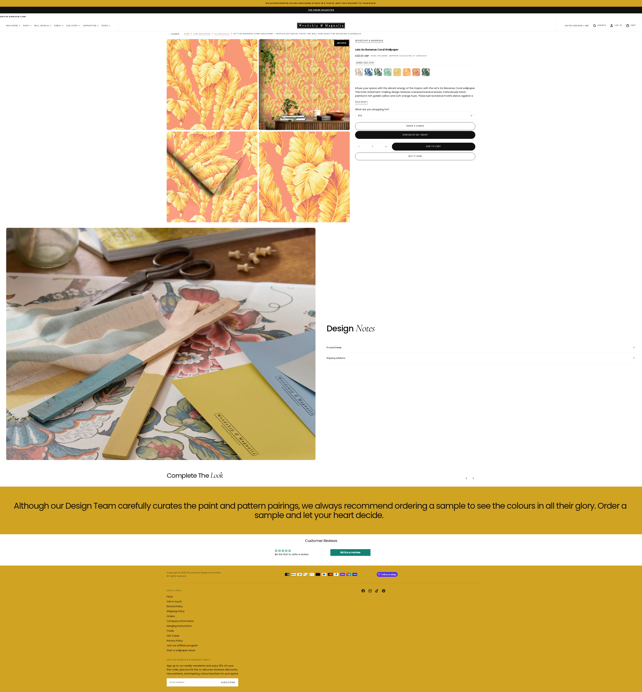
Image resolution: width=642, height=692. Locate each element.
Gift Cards (173, 635)
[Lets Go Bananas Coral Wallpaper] (407, 72)
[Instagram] (370, 591)
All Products (222, 33)
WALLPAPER (12, 25)
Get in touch (174, 601)
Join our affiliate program (182, 645)
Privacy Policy (175, 640)
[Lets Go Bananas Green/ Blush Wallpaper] (426, 72)
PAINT (26, 25)
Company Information (180, 621)
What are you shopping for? (372, 109)
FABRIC (57, 25)
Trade (170, 630)
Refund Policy (175, 606)
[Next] (473, 478)
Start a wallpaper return (181, 650)
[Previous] (466, 478)
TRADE (104, 25)
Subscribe (228, 682)
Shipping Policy (176, 611)
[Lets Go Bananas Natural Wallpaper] (359, 72)
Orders (171, 616)
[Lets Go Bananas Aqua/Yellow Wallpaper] (397, 72)
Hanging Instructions (179, 626)
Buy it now (415, 156)
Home (187, 33)
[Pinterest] (384, 591)
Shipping (394, 56)
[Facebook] (363, 591)
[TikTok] (377, 591)
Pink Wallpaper (201, 33)
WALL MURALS (41, 25)
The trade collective (321, 10)
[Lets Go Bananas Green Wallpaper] (378, 72)
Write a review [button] (350, 552)
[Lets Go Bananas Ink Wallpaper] (368, 72)
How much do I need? (415, 134)
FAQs (170, 596)
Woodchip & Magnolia (369, 40)
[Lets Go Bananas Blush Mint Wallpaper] (388, 72)
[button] (13, 17)
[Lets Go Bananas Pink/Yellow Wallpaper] (416, 72)
